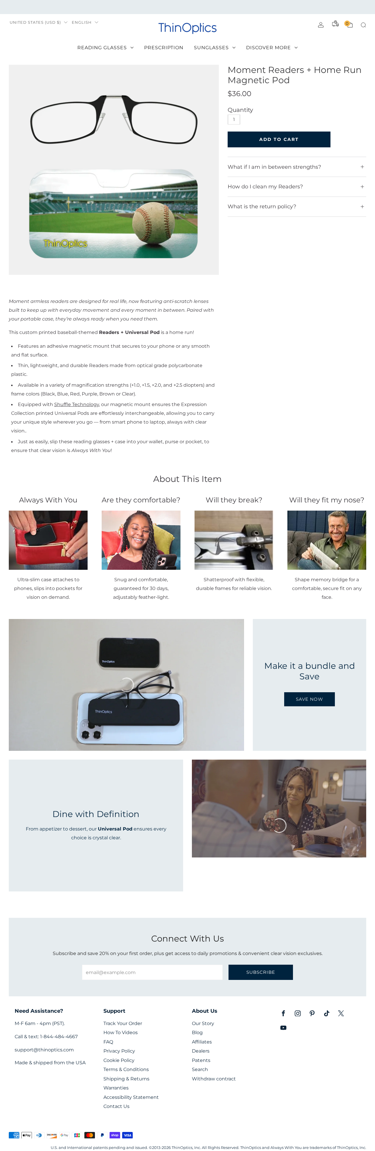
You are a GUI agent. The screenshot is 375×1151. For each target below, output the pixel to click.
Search (200, 1069)
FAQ (108, 1042)
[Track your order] (335, 23)
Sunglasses (211, 47)
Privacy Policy (119, 1051)
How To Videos (120, 1032)
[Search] (363, 25)
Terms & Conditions (126, 1069)
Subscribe (260, 972)
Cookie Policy (118, 1060)
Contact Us (116, 1106)
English (82, 22)
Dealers (200, 1051)
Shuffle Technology (76, 404)
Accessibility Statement (131, 1097)
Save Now (309, 699)
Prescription (163, 47)
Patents (201, 1060)
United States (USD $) (35, 22)
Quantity (240, 109)
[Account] (321, 25)
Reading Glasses (102, 47)
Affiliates (202, 1042)
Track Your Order (122, 1023)
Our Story (203, 1023)
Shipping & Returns (126, 1079)
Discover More (268, 47)
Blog (197, 1032)
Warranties (116, 1088)
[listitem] (187, 7)
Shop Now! (233, 7)
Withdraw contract (214, 1079)
